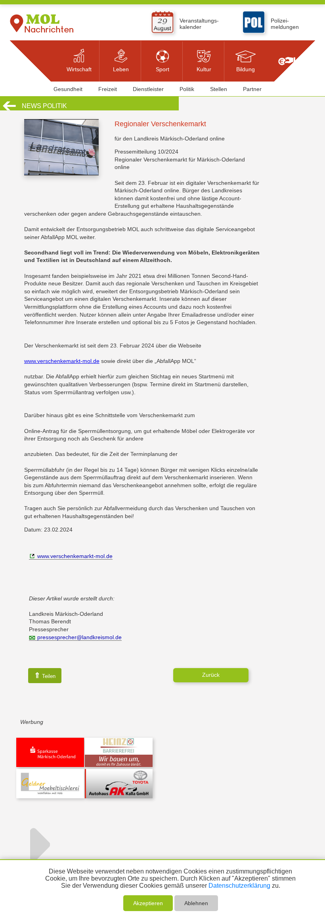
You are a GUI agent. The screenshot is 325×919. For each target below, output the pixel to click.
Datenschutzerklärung (239, 885)
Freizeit (107, 89)
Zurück (211, 675)
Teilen (44, 675)
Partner (252, 89)
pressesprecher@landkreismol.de (79, 637)
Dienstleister (148, 89)
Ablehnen (196, 903)
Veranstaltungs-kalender (199, 23)
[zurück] (9, 109)
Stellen (218, 89)
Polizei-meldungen (285, 23)
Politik (187, 89)
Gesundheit (68, 89)
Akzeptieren (148, 903)
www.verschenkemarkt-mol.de (61, 361)
